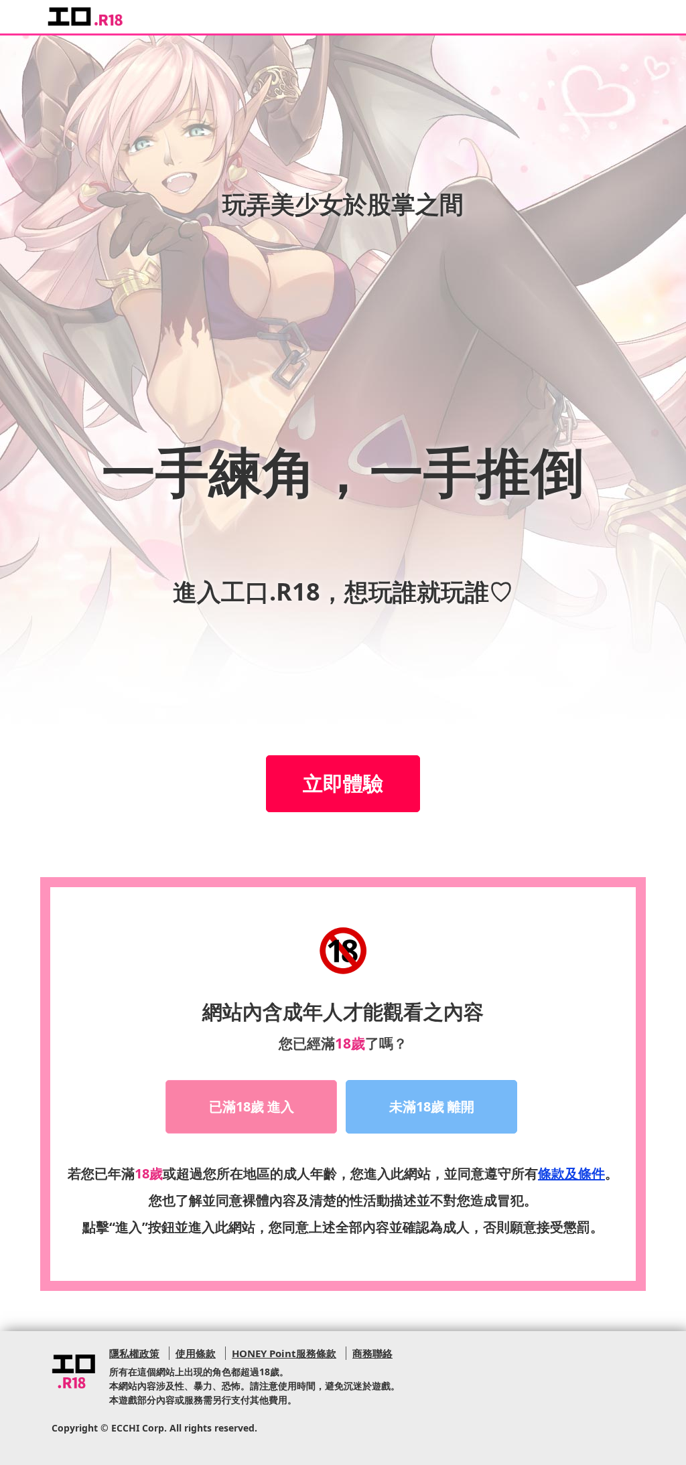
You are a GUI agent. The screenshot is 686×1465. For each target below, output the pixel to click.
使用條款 (196, 1353)
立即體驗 (343, 783)
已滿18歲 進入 (251, 1106)
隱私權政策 (134, 1353)
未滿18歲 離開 (431, 1106)
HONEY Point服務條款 (284, 1353)
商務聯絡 (372, 1353)
